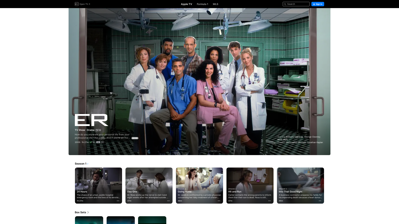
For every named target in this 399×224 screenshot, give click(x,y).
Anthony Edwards (294, 136)
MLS (215, 4)
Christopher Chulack (296, 142)
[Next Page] (327, 186)
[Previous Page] (72, 186)
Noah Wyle (282, 139)
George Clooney (312, 136)
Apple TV (186, 4)
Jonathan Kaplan (315, 142)
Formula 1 (202, 4)
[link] (82, 212)
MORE (134, 138)
